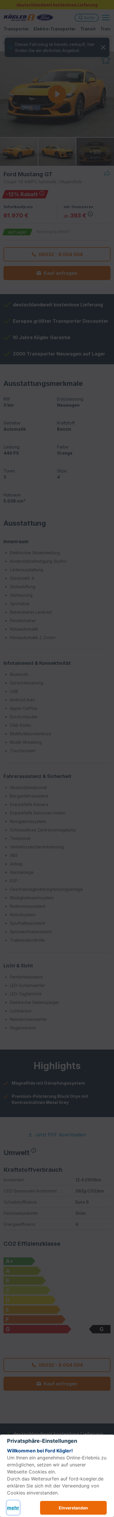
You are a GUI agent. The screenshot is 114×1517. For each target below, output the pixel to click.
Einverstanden (73, 1507)
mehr (13, 1508)
